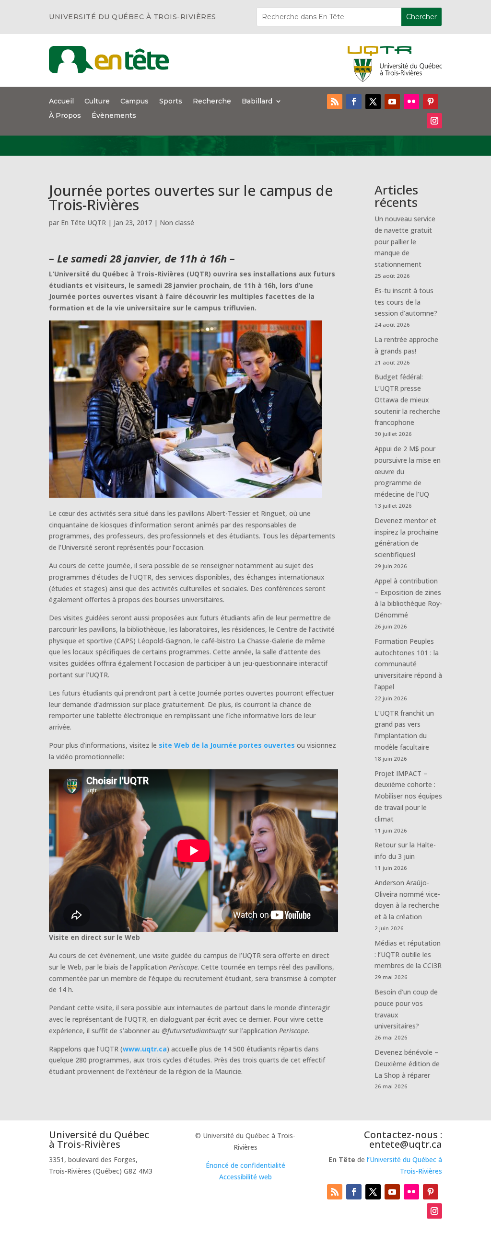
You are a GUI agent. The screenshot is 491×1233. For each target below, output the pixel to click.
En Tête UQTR (83, 222)
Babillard (257, 101)
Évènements (114, 116)
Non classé (177, 222)
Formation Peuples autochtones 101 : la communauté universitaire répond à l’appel (408, 664)
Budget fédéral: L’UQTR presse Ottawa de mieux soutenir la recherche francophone (407, 399)
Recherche (212, 101)
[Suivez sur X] (373, 101)
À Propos (65, 116)
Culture (97, 101)
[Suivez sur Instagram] (434, 120)
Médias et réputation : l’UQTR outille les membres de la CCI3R (408, 954)
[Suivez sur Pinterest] (430, 101)
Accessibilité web (245, 1176)
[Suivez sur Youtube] (392, 101)
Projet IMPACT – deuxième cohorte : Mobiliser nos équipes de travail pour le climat (408, 796)
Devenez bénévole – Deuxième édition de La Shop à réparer (407, 1064)
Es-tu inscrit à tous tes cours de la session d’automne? (405, 302)
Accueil (61, 101)
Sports (170, 101)
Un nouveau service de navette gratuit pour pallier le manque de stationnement (404, 241)
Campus (134, 101)
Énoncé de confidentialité (245, 1165)
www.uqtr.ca (145, 1048)
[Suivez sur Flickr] (411, 101)
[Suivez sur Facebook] (354, 101)
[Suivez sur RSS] (334, 101)
